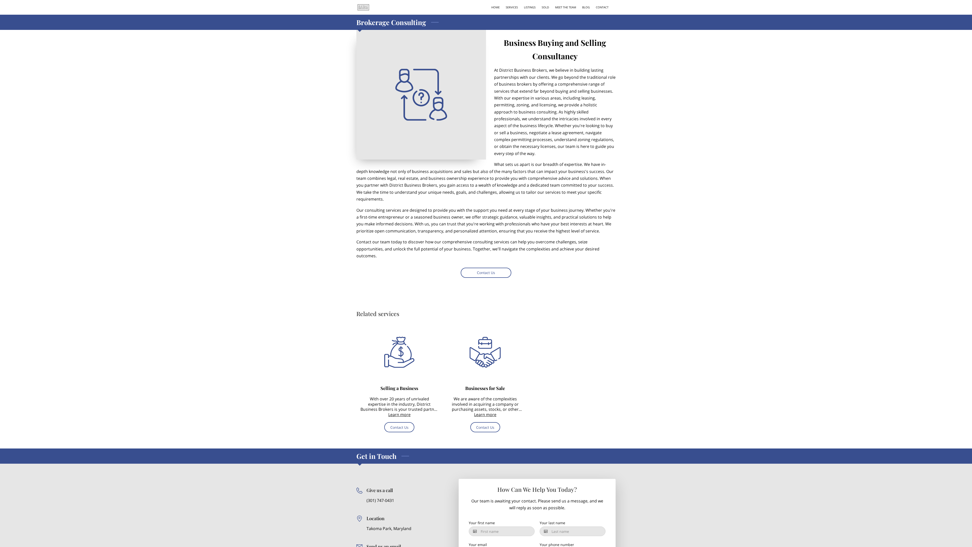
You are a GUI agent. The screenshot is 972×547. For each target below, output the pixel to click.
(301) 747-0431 (380, 500)
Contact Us (486, 272)
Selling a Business (399, 388)
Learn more (399, 414)
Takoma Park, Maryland (389, 528)
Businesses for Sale (485, 388)
